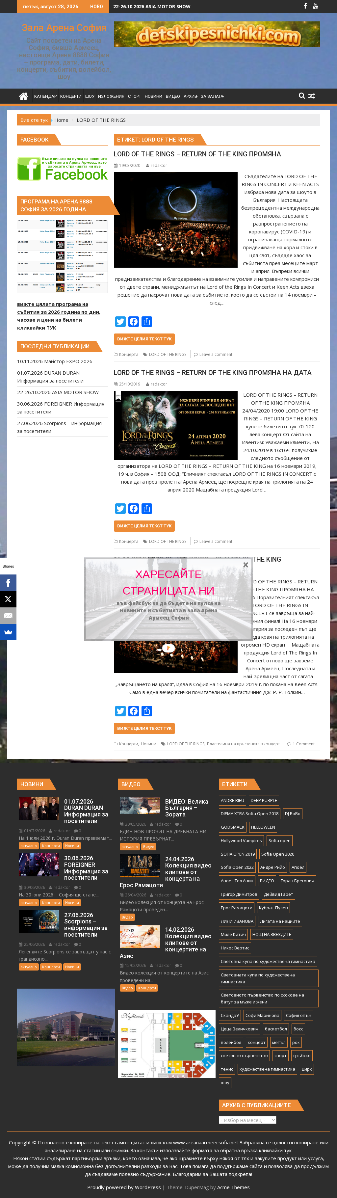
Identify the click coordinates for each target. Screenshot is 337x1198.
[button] (168, 582)
